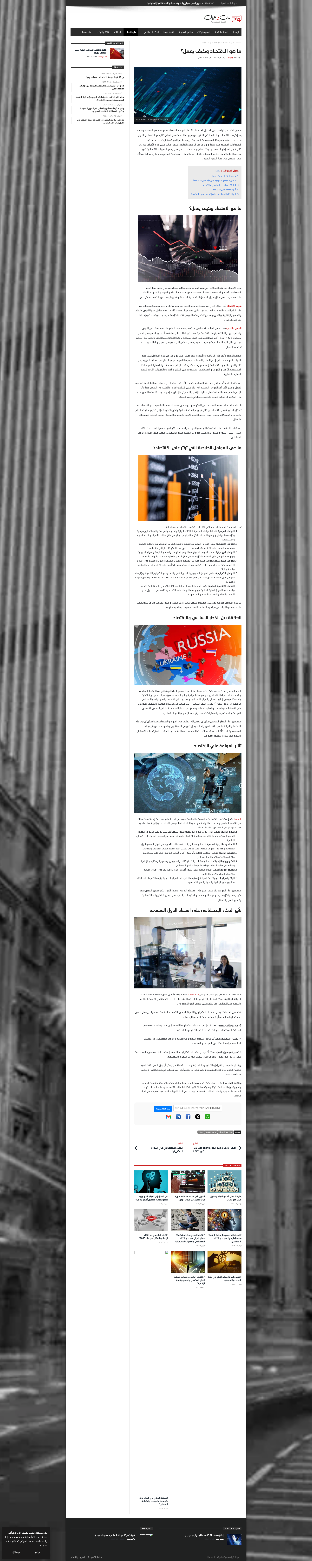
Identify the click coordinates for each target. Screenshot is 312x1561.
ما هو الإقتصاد (211, 1132)
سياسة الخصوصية (95, 1557)
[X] (198, 1118)
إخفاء (218, 170)
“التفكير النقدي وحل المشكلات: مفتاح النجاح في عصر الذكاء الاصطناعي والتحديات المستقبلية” (190, 1238)
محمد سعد (220, 1539)
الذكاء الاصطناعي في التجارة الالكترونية (167, 1147)
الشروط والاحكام (78, 1557)
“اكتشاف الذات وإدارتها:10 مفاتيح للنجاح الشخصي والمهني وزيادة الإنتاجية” (189, 1280)
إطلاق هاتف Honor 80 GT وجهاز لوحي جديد (204, 1535)
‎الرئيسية (238, 42)
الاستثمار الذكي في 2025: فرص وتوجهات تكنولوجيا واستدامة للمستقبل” (153, 1501)
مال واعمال (102, 56)
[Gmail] (168, 1118)
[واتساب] (207, 1118)
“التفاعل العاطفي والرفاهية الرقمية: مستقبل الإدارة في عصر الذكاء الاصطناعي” (224, 1238)
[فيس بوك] (188, 1118)
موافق (37, 1552)
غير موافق (16, 1552)
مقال (200, 1132)
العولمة (237, 818)
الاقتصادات (193, 994)
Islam (230, 57)
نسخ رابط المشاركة (163, 1108)
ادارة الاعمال (229, 42)
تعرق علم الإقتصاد (225, 1132)
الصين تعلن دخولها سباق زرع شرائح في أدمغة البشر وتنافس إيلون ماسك (171, 3)
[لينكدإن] (178, 1118)
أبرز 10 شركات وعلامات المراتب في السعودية (115, 1535)
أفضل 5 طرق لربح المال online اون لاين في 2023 (214, 1147)
